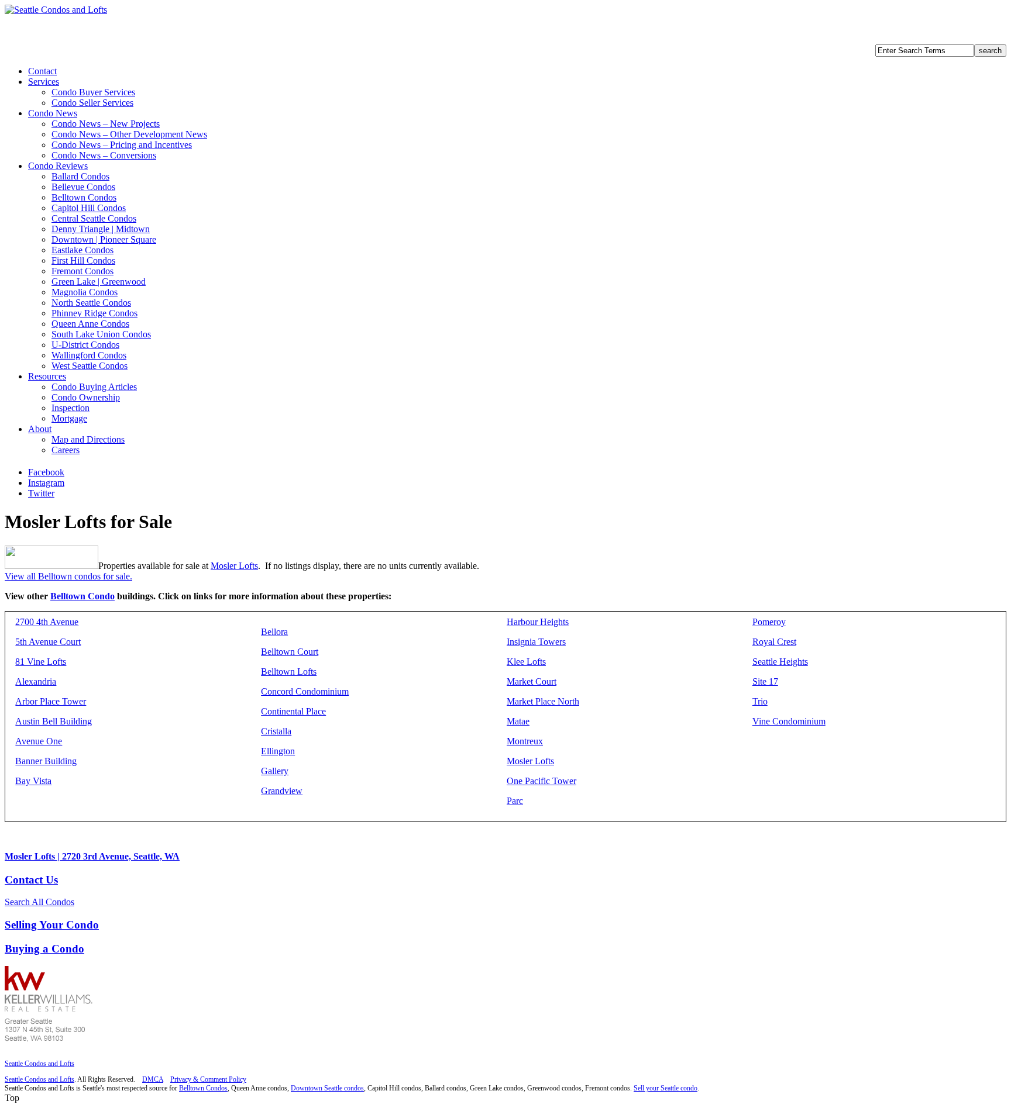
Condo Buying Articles (94, 387)
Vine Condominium (789, 721)
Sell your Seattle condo (665, 1088)
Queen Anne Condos (90, 324)
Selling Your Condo (52, 925)
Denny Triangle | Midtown (100, 229)
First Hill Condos (83, 260)
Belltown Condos (83, 197)
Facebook (46, 472)
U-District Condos (85, 345)
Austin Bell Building (53, 721)
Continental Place (293, 711)
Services (43, 82)
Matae (518, 721)
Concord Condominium (305, 691)
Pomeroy (769, 622)
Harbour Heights (538, 622)
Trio (760, 701)
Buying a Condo (44, 949)
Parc (515, 801)
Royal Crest (774, 642)
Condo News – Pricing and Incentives (121, 145)
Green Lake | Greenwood (98, 282)
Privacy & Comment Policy (208, 1079)
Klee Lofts (526, 662)
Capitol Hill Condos (88, 208)
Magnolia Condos (84, 292)
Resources (47, 376)
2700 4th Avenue (46, 622)
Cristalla (276, 731)
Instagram (46, 483)
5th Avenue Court (48, 642)
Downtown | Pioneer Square (103, 239)
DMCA (152, 1079)
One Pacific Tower (541, 781)
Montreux (525, 741)
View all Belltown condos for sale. (68, 576)
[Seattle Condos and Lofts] (56, 10)
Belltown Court (289, 652)
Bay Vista (33, 781)
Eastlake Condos (82, 250)
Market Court (531, 681)
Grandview (281, 791)
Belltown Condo (82, 596)
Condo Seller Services (92, 103)
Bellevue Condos (83, 187)
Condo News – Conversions (103, 155)
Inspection (70, 408)
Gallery (274, 771)
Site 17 (765, 681)
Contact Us (31, 880)
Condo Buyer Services (93, 92)
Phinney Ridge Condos (94, 313)
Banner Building (46, 761)
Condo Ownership (85, 397)
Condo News (52, 113)
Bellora (274, 632)
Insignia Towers (536, 642)
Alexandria (35, 681)
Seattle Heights (780, 662)
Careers (65, 450)
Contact (42, 71)
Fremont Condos (82, 271)
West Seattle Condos (89, 366)
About (39, 429)
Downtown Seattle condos (327, 1088)
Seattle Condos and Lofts (39, 1063)
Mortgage (69, 418)
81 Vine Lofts (40, 662)
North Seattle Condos (91, 303)
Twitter (41, 493)
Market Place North (543, 701)
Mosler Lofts (234, 566)
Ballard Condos (80, 176)
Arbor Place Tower (50, 701)
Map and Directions (88, 439)
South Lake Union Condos (101, 334)
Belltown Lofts (289, 671)
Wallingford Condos (88, 355)
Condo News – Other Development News (129, 134)
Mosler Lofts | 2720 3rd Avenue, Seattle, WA (92, 856)
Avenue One (38, 741)
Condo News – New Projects (105, 124)
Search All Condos (39, 902)
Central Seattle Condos (93, 218)
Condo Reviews (58, 166)
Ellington (278, 751)
